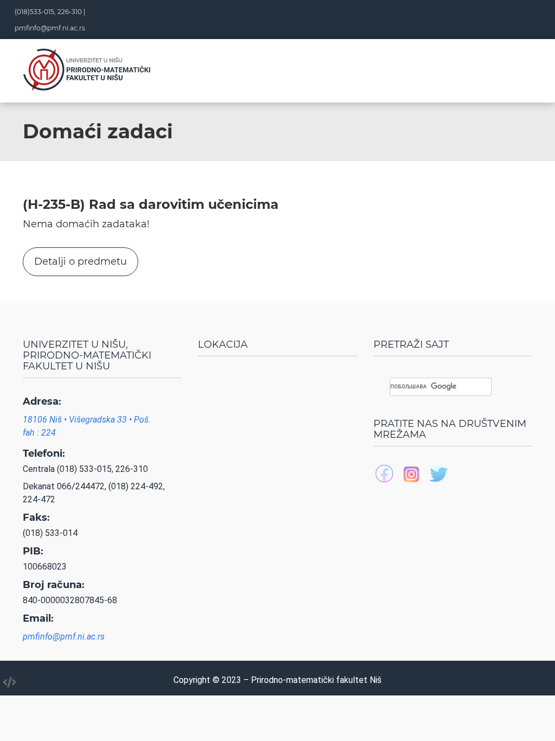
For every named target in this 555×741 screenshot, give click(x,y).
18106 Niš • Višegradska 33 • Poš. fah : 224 (87, 426)
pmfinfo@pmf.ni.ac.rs (50, 28)
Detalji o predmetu (80, 261)
